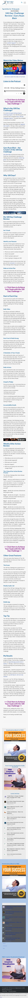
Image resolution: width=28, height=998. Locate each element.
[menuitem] (21, 2)
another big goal (11, 43)
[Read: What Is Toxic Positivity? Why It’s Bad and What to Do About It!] (5, 818)
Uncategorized (15, 11)
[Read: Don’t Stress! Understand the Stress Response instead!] (5, 823)
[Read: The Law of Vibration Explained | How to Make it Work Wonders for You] (5, 828)
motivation (12, 263)
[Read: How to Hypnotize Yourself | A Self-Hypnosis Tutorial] (5, 807)
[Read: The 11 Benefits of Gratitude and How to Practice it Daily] (3, 928)
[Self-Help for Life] (11, 2)
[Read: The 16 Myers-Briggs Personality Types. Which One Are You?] (5, 802)
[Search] (21, 2)
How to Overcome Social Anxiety (14, 854)
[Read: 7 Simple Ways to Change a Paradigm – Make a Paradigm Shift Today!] (5, 796)
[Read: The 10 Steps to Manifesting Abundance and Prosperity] (5, 839)
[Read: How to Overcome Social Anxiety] (5, 854)
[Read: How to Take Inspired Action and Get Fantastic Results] (5, 833)
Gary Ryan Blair (7, 154)
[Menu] (24, 2)
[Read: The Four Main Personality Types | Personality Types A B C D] (3, 938)
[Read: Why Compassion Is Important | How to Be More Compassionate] (5, 849)
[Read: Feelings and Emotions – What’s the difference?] (5, 812)
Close (1, 997)
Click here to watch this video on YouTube (14, 76)
